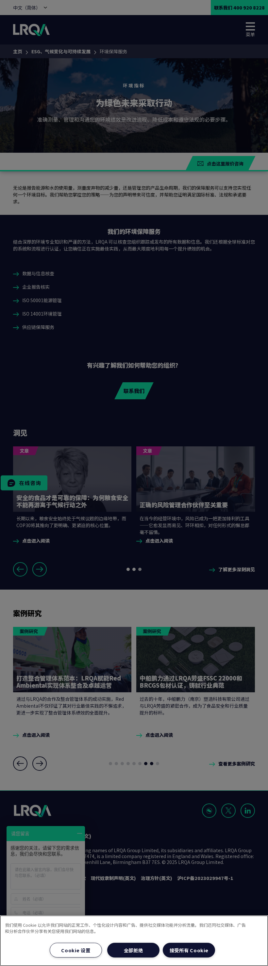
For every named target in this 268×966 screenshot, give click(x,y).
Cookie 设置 (75, 950)
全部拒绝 (133, 950)
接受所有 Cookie (189, 950)
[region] (134, 940)
